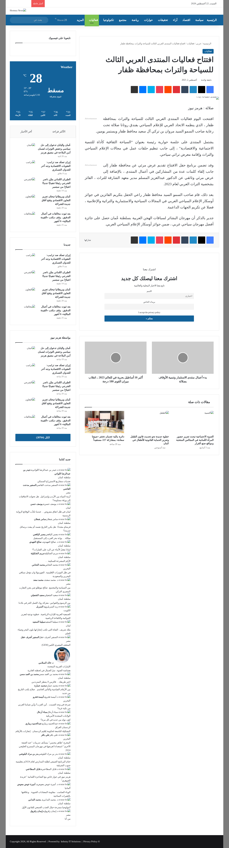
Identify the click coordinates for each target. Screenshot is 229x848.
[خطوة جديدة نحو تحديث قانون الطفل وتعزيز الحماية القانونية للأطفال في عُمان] (149, 422)
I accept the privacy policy (149, 312)
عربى (198, 43)
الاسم (149, 291)
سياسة (199, 19)
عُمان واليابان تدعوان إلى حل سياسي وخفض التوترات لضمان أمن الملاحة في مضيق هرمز (54, 149)
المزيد (80, 19)
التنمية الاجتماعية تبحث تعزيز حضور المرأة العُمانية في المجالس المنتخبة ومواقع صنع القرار (195, 440)
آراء (175, 19)
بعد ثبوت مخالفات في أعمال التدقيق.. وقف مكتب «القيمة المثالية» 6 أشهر (55, 217)
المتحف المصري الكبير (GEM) (56, 645)
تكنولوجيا (108, 19)
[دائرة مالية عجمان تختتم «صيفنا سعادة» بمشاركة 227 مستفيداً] (104, 422)
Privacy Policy (90, 841)
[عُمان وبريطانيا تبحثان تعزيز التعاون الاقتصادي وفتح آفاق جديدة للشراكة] (25, 201)
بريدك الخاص (149, 302)
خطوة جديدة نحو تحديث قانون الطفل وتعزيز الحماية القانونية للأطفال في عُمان (149, 440)
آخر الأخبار (26, 131)
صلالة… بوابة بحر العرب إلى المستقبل (51, 538)
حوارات (148, 19)
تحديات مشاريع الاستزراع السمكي (53, 481)
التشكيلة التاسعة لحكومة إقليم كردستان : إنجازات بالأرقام (43, 731)
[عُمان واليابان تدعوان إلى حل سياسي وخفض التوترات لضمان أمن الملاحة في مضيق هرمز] (25, 150)
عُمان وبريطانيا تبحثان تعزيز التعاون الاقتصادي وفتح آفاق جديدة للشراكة (56, 200)
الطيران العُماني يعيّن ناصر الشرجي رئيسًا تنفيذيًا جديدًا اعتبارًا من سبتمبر (56, 183)
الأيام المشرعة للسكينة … (57, 561)
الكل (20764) (43, 437)
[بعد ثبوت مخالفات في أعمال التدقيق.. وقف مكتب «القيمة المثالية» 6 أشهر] (25, 218)
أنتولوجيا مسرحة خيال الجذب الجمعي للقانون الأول (46, 807)
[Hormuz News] (18, 10)
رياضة (135, 19)
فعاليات (93, 19)
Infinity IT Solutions (71, 841)
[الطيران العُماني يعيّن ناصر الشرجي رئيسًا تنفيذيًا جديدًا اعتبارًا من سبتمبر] (25, 184)
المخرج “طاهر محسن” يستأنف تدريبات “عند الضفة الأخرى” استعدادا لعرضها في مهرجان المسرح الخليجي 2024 (44, 746)
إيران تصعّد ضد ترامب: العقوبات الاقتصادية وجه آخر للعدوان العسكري (55, 166)
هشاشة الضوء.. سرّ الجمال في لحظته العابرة (49, 670)
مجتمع (122, 19)
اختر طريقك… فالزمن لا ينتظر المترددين (50, 682)
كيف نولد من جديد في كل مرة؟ (55, 719)
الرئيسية (212, 19)
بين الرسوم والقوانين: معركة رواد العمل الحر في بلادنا (44, 603)
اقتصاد (186, 19)
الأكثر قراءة (59, 131)
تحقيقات (163, 19)
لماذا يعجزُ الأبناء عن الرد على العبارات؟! (51, 549)
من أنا (67, 818)
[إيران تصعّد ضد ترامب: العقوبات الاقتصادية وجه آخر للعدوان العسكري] (25, 167)
